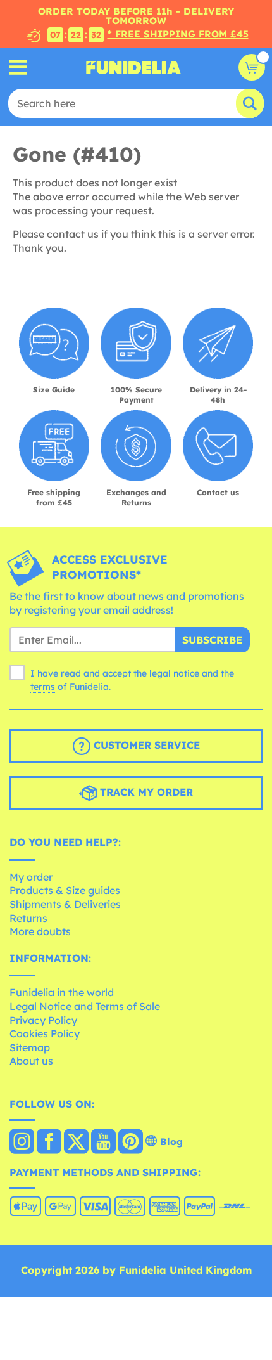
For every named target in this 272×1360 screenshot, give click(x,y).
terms (42, 686)
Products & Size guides (64, 890)
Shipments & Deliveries (65, 904)
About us (31, 1060)
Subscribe (212, 639)
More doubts (40, 931)
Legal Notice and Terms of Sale (84, 1006)
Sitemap (29, 1047)
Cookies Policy (44, 1033)
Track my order (145, 792)
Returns (28, 918)
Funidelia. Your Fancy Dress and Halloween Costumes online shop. (133, 67)
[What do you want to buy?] (18, 67)
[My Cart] (251, 67)
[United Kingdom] (21, 1142)
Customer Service (145, 745)
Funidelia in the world (61, 992)
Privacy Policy (43, 1020)
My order (31, 877)
